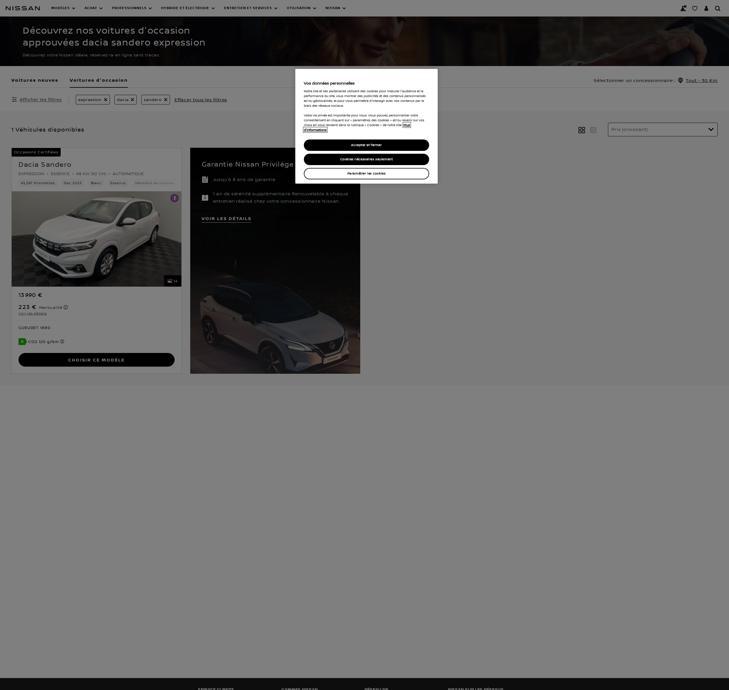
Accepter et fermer (366, 145)
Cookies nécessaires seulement (366, 159)
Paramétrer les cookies (366, 173)
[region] (366, 126)
